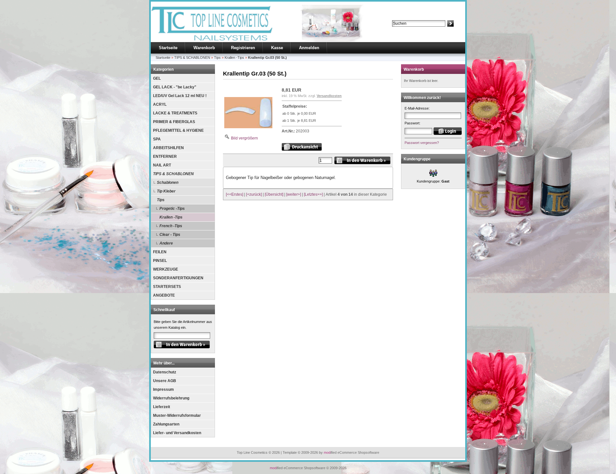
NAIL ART (162, 165)
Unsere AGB (164, 381)
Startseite (168, 47)
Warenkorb (204, 47)
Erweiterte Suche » (407, 29)
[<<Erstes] (234, 194)
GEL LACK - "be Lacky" (174, 87)
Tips (161, 200)
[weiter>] (293, 194)
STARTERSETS (167, 286)
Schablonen (167, 182)
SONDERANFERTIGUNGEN (178, 278)
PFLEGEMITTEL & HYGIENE (178, 130)
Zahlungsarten (166, 424)
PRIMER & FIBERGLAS (174, 122)
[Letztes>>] (313, 194)
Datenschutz (164, 372)
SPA (157, 139)
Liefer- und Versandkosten (177, 433)
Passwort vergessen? (422, 143)
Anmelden (309, 47)
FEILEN (160, 252)
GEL (157, 78)
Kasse (277, 47)
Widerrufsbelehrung (171, 398)
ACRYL (160, 104)
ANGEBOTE (164, 295)
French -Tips (170, 226)
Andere (166, 243)
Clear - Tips (169, 234)
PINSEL (160, 260)
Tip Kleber (166, 191)
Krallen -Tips (171, 217)
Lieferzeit (161, 407)
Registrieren (243, 47)
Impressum (163, 389)
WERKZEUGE (165, 269)
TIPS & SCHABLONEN (173, 174)
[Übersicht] (274, 194)
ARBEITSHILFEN (168, 148)
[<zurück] (254, 194)
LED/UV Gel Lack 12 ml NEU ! (180, 96)
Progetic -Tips (172, 208)
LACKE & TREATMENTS (175, 113)
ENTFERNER (165, 156)
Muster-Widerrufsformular (177, 415)
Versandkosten (329, 96)
